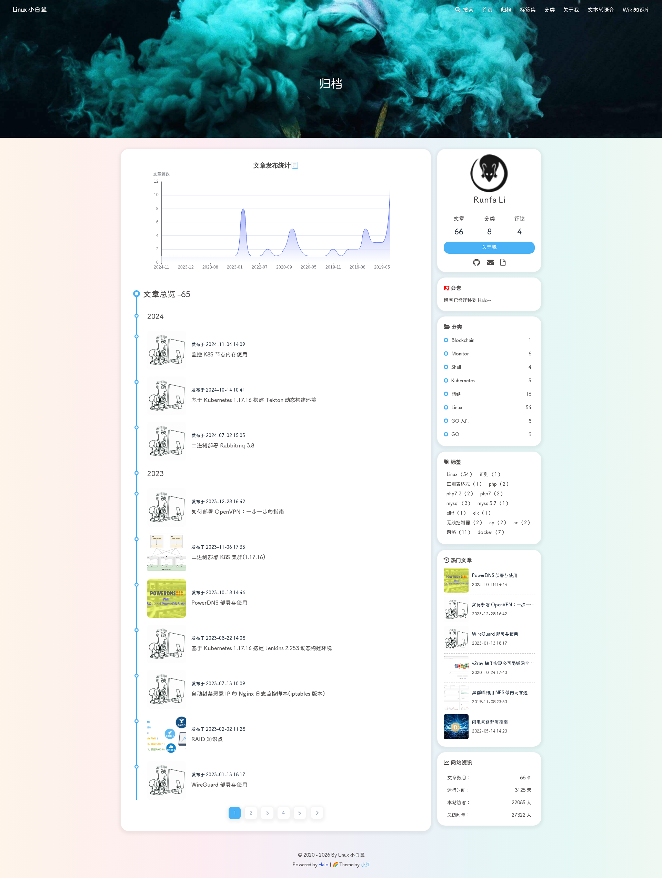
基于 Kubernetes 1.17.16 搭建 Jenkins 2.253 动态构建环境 (261, 649)
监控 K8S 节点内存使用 (219, 355)
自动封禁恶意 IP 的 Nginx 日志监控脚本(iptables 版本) (258, 694)
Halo (324, 865)
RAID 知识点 (207, 740)
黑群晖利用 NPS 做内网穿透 (500, 693)
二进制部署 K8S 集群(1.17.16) (228, 558)
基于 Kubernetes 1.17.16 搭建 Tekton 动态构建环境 (254, 400)
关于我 (489, 247)
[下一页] (317, 813)
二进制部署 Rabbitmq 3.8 (222, 446)
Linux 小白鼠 (29, 10)
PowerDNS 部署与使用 (219, 603)
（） (460, 474)
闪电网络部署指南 (490, 722)
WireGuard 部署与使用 (219, 785)
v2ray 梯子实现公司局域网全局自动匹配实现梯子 (503, 665)
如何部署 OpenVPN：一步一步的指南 (237, 512)
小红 (365, 865)
